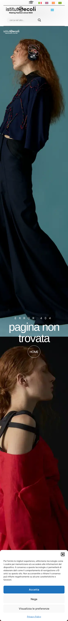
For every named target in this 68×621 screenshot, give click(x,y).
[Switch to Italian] (40, 2)
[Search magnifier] (39, 20)
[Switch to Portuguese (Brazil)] (60, 2)
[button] (63, 554)
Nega (34, 599)
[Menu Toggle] (52, 10)
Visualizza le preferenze (34, 608)
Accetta (34, 589)
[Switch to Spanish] (53, 2)
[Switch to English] (46, 2)
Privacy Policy (34, 616)
